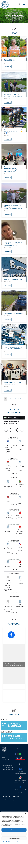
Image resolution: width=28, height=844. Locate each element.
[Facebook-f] (15, 754)
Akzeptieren (14, 830)
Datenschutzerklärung (15, 841)
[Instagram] (18, 754)
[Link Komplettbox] (14, 53)
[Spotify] (20, 754)
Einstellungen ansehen (14, 838)
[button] (26, 813)
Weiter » (20, 399)
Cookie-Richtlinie (6, 841)
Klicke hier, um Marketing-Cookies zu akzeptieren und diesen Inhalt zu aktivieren (14, 664)
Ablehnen (14, 834)
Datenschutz (16, 796)
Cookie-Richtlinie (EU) (9, 800)
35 (15, 399)
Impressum (23, 841)
